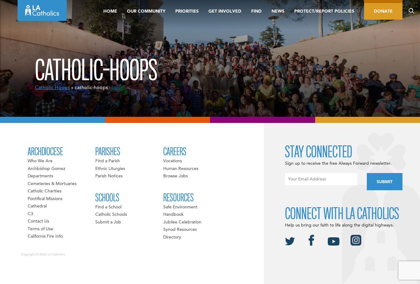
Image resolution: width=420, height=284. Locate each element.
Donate (383, 11)
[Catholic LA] (42, 10)
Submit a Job (108, 222)
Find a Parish (107, 161)
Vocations (172, 161)
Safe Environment (180, 207)
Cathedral (37, 206)
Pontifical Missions (45, 199)
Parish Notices (109, 176)
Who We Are (40, 161)
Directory (172, 237)
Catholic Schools (111, 214)
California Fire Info (45, 236)
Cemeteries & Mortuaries (52, 184)
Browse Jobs (175, 176)
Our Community (146, 11)
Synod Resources (180, 229)
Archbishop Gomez (46, 169)
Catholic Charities (44, 191)
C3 (30, 214)
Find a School (108, 207)
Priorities (187, 11)
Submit (385, 182)
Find (256, 11)
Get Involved (224, 11)
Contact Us (38, 221)
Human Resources (180, 169)
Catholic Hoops (52, 87)
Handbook (173, 214)
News (277, 11)
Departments (40, 176)
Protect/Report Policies (324, 11)
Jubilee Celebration (182, 222)
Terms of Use (40, 229)
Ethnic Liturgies (110, 169)
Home (110, 11)
